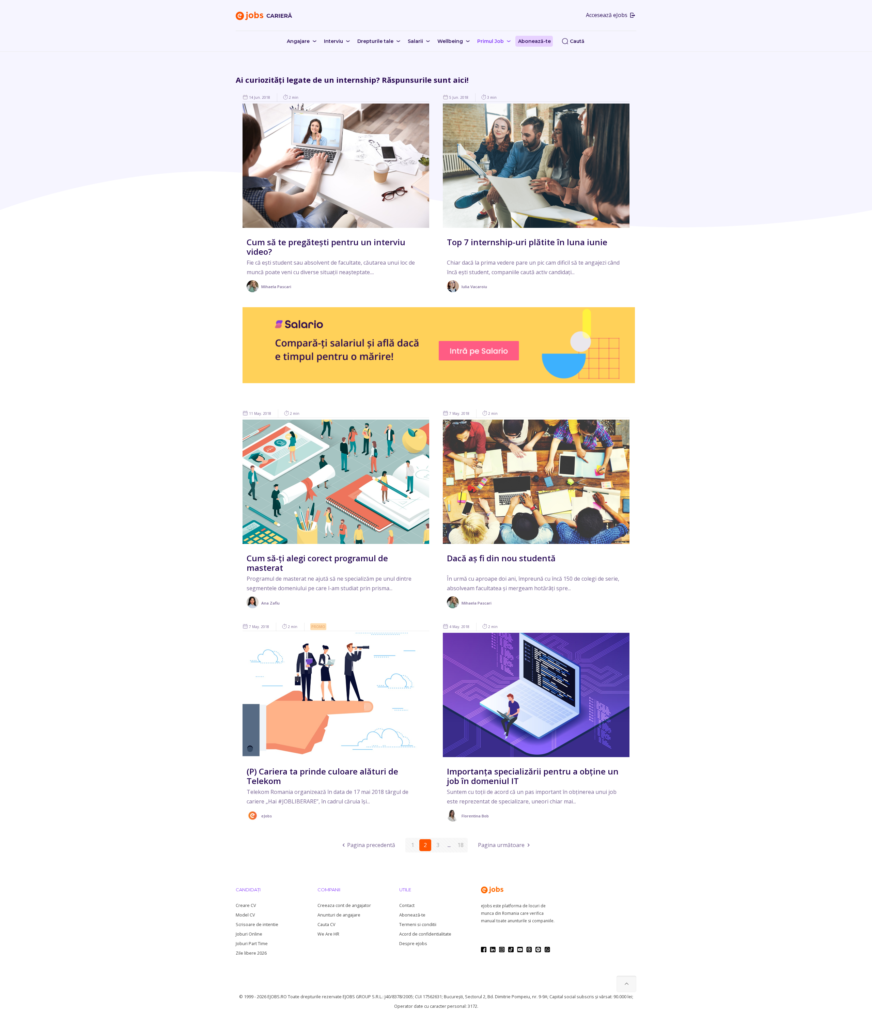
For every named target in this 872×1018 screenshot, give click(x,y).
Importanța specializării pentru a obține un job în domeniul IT (533, 776)
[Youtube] (520, 949)
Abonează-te (412, 915)
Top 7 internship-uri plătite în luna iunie (527, 242)
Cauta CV (326, 924)
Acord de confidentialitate (425, 934)
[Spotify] (538, 949)
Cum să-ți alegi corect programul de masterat (317, 562)
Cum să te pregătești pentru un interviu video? (326, 246)
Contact (407, 905)
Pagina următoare (501, 845)
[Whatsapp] (547, 949)
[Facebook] (483, 949)
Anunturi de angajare (338, 915)
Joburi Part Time (252, 943)
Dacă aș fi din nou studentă (501, 558)
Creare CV (246, 905)
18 (460, 845)
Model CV (245, 915)
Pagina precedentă (371, 845)
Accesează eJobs (607, 15)
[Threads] (529, 949)
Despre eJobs (413, 943)
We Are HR (328, 934)
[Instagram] (502, 949)
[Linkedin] (493, 949)
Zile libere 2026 (251, 953)
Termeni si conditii (417, 924)
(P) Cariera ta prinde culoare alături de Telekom (322, 776)
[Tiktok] (511, 949)
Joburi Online (249, 934)
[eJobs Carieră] (264, 15)
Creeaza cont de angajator (344, 905)
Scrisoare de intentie (257, 924)
